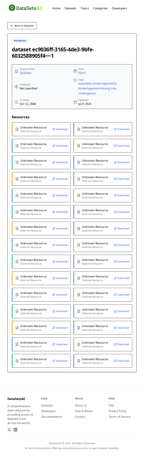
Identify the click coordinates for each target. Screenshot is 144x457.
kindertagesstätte (104, 83)
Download (62, 129)
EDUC (82, 73)
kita (113, 88)
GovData (25, 73)
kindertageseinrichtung (94, 88)
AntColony (35, 448)
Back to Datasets (24, 25)
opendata (84, 83)
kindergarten (87, 93)
